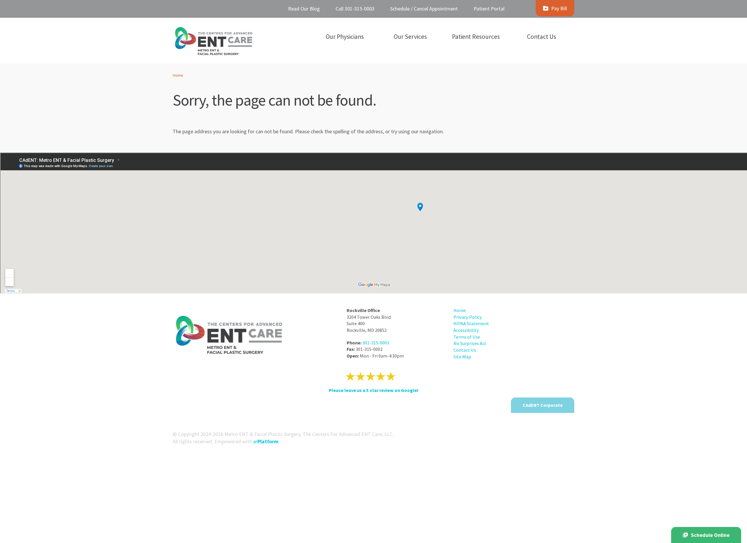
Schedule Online (710, 535)
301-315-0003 (375, 343)
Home (178, 75)
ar (265, 441)
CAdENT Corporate (543, 405)
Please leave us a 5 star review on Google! (373, 390)
